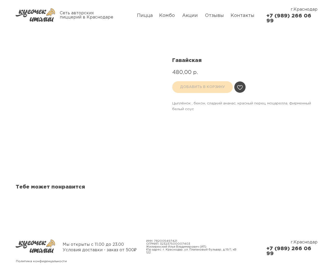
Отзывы (214, 16)
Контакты (242, 16)
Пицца (145, 16)
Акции (190, 16)
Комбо (167, 16)
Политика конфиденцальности (41, 261)
